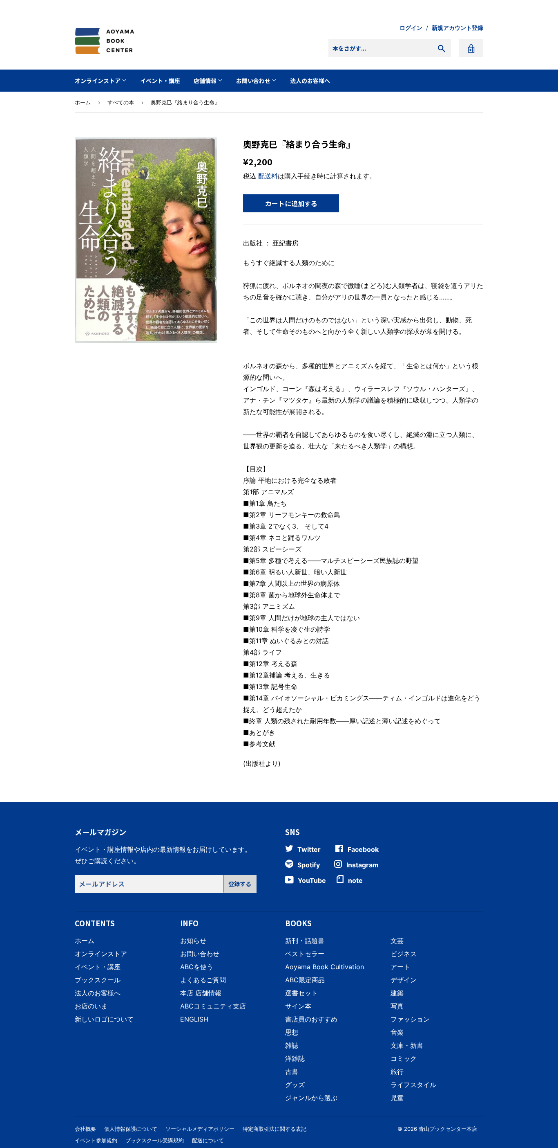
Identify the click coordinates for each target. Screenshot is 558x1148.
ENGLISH (194, 1019)
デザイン (404, 980)
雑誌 (291, 1045)
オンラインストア (98, 81)
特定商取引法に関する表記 (274, 1128)
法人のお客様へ (310, 81)
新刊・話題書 (304, 940)
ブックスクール (98, 980)
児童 (397, 1098)
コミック (404, 1058)
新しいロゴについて (104, 1019)
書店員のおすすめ (311, 1019)
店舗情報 (206, 81)
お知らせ (193, 940)
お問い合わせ (254, 81)
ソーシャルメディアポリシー (199, 1128)
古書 (291, 1071)
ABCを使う (196, 967)
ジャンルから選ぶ (311, 1098)
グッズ (295, 1084)
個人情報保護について (130, 1128)
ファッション (410, 1019)
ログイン (411, 28)
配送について (208, 1140)
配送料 (268, 176)
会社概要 (85, 1128)
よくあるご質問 (203, 980)
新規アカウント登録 (457, 28)
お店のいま (91, 1006)
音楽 (397, 1032)
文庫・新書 (407, 1045)
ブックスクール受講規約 (154, 1140)
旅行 (397, 1071)
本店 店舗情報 (200, 993)
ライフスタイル (413, 1084)
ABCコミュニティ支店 (213, 1006)
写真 (397, 1006)
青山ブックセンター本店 (448, 1128)
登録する (239, 884)
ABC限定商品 (305, 980)
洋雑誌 (295, 1058)
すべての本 (120, 102)
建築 (397, 993)
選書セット (301, 993)
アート (400, 967)
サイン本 (298, 1006)
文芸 (397, 940)
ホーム (83, 102)
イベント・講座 (160, 81)
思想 (291, 1032)
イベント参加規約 (96, 1140)
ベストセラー (304, 954)
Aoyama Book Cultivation (324, 967)
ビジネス (404, 954)
